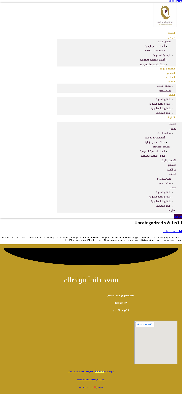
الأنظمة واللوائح (168, 160)
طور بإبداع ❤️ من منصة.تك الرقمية (91, 387)
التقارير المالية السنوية (160, 103)
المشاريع (172, 165)
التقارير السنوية (163, 99)
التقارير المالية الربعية (161, 108)
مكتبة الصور (165, 90)
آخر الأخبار (171, 169)
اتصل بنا (171, 117)
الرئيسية (172, 124)
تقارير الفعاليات (163, 113)
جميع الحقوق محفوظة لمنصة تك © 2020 (91, 379)
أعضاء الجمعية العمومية (152, 59)
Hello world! (172, 231)
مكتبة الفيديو (164, 86)
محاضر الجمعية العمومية (152, 64)
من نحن (171, 37)
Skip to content (174, 1)
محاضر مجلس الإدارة (155, 50)
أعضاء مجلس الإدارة (155, 46)
